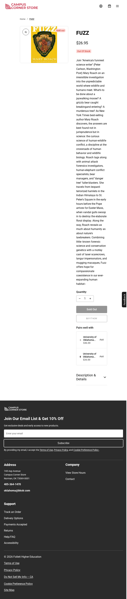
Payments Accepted (15, 524)
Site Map (9, 590)
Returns (8, 530)
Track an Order (12, 512)
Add (100, 339)
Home (22, 19)
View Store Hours (75, 472)
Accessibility (11, 542)
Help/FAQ (9, 536)
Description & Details (85, 377)
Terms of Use (46, 450)
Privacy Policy (61, 450)
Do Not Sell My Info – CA (18, 576)
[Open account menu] (99, 6)
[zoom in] (25, 32)
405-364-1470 (12, 484)
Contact (69, 479)
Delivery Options (13, 518)
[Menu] (115, 6)
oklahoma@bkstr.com (17, 490)
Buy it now (90, 318)
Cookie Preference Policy (86, 450)
